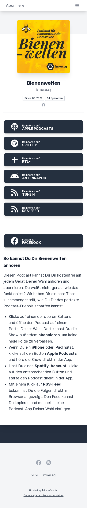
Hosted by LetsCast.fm (43, 490)
